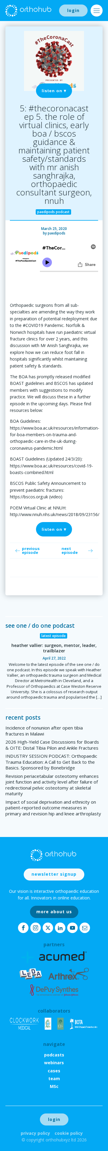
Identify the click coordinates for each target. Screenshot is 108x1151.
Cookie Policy (69, 1133)
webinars (54, 1062)
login (73, 10)
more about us (54, 911)
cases (54, 1071)
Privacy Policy (35, 1133)
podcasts (54, 1055)
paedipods (56, 233)
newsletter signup (54, 874)
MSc (54, 1086)
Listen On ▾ (54, 90)
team (54, 1078)
